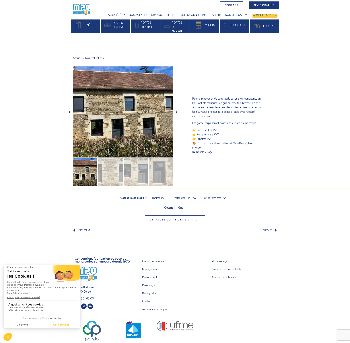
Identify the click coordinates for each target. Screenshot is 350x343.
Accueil (77, 58)
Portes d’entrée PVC (184, 197)
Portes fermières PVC (215, 197)
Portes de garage (177, 27)
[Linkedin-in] (90, 306)
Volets (210, 25)
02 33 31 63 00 (84, 298)
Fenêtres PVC (158, 197)
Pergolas (268, 26)
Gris (180, 207)
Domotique (238, 25)
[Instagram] (84, 306)
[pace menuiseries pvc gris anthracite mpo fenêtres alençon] (123, 111)
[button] (116, 15)
